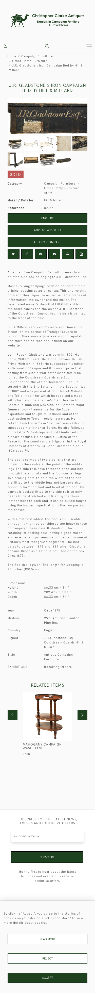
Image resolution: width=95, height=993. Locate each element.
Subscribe (47, 857)
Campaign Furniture (37, 56)
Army (48, 192)
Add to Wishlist (47, 230)
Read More (48, 939)
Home (11, 56)
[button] (47, 46)
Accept (47, 978)
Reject (47, 958)
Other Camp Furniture (30, 61)
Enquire (47, 218)
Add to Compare (47, 242)
